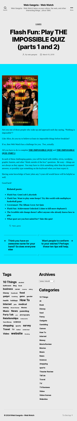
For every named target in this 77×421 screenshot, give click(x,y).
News (14, 310)
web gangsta (32, 55)
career (17, 289)
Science (43, 360)
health (5, 300)
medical (23, 304)
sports (18, 326)
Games (38, 24)
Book (20, 286)
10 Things (10, 282)
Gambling (15, 296)
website (17, 333)
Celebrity (24, 289)
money (6, 307)
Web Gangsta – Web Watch (22, 415)
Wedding (27, 334)
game (19, 226)
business (8, 289)
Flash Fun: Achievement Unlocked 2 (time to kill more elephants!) (37, 208)
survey (27, 325)
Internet (7, 304)
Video (6, 333)
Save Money (7, 322)
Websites (44, 399)
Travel (6, 329)
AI (40, 301)
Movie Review (15, 307)
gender (29, 296)
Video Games (45, 395)
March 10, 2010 (48, 55)
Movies (24, 308)
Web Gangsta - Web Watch (38, 5)
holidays (14, 300)
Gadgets (43, 321)
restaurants (24, 318)
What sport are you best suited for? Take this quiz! (30, 219)
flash (14, 226)
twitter (18, 329)
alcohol (21, 282)
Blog (15, 286)
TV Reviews (45, 387)
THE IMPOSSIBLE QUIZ (40, 150)
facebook (14, 293)
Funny (42, 317)
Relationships (10, 318)
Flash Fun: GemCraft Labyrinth (22, 194)
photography (25, 315)
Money (42, 340)
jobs (15, 304)
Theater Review (46, 372)
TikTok (42, 376)
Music (6, 311)
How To (25, 300)
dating (30, 289)
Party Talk (8, 314)
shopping (8, 325)
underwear (26, 329)
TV (13, 329)
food (22, 292)
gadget (6, 296)
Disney (6, 293)
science (17, 322)
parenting (24, 311)
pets (16, 315)
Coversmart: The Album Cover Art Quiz (25, 205)
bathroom (7, 286)
